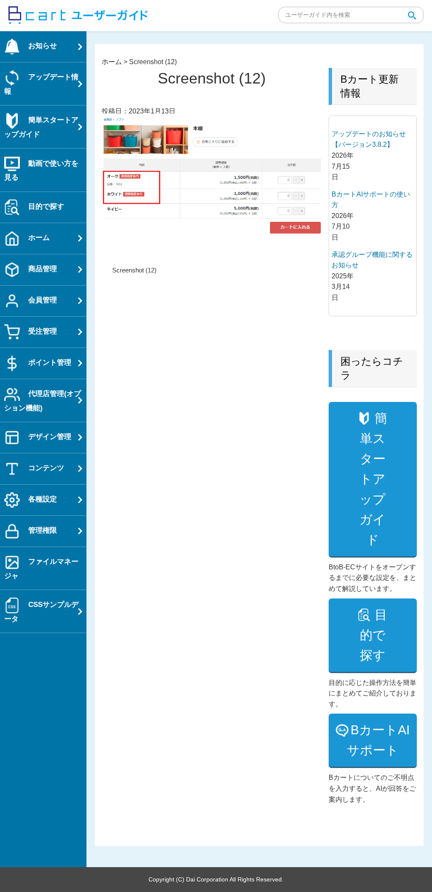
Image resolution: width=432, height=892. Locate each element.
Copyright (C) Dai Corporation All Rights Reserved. (216, 879)
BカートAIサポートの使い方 (371, 200)
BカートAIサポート (378, 740)
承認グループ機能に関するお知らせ (372, 260)
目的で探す (374, 635)
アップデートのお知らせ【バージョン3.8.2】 (369, 139)
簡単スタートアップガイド (373, 479)
